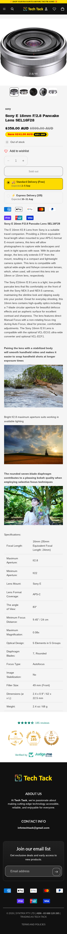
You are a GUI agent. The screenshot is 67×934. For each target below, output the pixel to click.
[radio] (33, 184)
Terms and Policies (33, 924)
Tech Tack (40, 917)
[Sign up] (56, 872)
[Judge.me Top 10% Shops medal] (51, 738)
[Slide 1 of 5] (14, 92)
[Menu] (4, 9)
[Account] (46, 9)
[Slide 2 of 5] (24, 92)
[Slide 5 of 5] (53, 92)
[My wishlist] (54, 9)
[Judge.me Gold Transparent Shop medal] (15, 738)
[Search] (12, 9)
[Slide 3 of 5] (33, 92)
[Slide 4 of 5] (43, 92)
